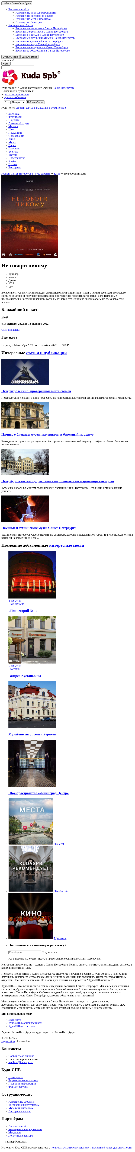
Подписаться (49, 952)
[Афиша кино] (30, 938)
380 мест (59, 843)
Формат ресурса (18, 1086)
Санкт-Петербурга (64, 87)
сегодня (20, 107)
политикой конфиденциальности (112, 1147)
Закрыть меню (29, 57)
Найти (6, 63)
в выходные (41, 107)
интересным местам (17, 94)
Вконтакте (14, 1019)
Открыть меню (10, 57)
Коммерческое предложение (25, 1129)
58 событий (61, 891)
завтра (29, 107)
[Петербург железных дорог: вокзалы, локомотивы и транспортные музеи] (25, 474)
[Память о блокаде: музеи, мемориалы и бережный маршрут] (25, 427)
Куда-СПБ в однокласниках (25, 1022)
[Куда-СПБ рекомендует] (30, 891)
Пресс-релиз (15, 1077)
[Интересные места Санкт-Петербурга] (30, 843)
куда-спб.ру (8, 1041)
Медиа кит (14, 1132)
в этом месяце (57, 107)
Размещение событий (21, 1101)
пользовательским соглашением (70, 1147)
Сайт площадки (10, 329)
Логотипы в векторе (20, 1135)
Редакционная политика (23, 1080)
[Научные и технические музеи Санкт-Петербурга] (25, 520)
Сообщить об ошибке (21, 1055)
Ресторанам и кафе (19, 1111)
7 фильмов (60, 938)
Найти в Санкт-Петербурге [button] (17, 3)
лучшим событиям (15, 97)
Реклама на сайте (18, 1126)
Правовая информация (22, 1083)
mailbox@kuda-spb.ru (20, 1062)
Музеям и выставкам (20, 1107)
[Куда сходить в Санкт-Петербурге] (40, 84)
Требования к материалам (23, 1104)
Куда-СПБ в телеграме (21, 1026)
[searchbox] (67, 64)
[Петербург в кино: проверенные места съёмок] (25, 384)
